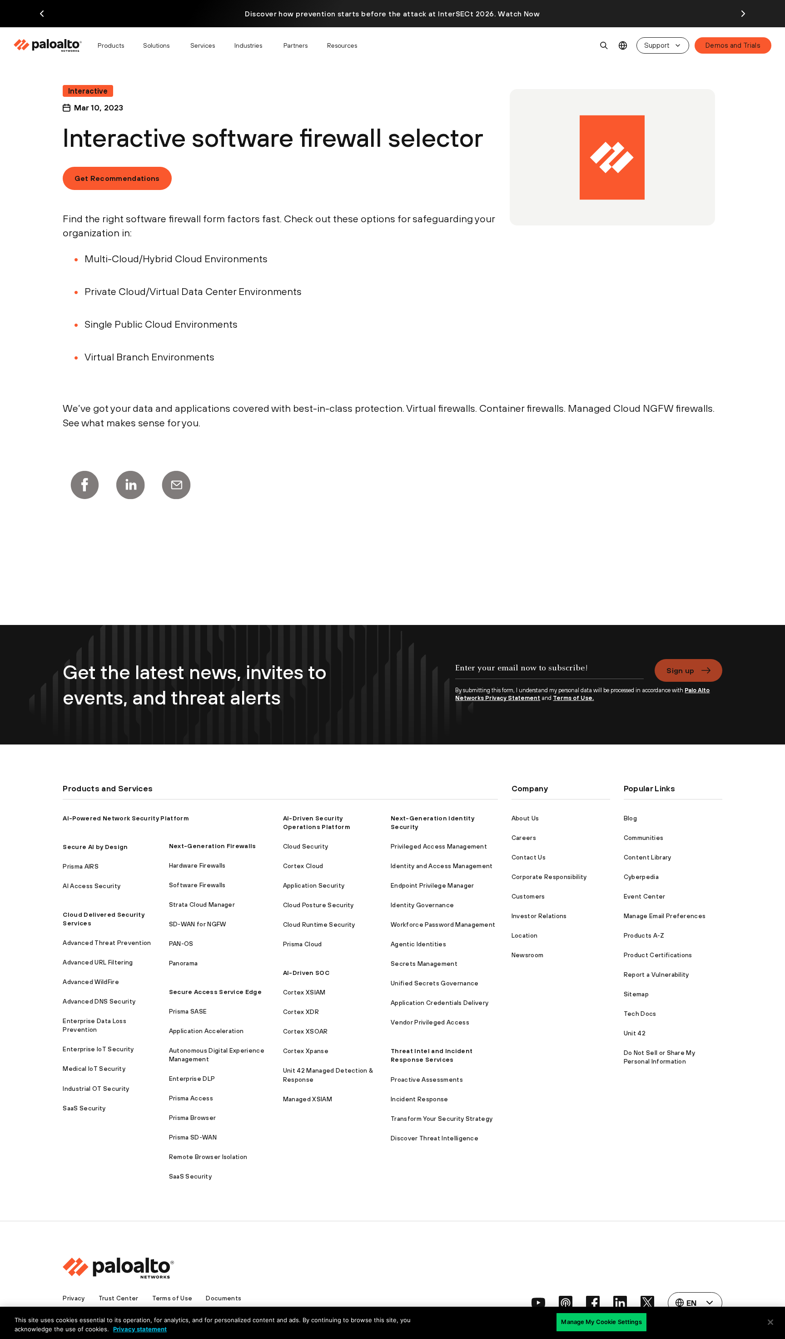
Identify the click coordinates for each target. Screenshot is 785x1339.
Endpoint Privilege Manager (432, 885)
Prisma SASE (188, 1011)
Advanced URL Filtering (98, 962)
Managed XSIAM (307, 1099)
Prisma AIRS (81, 866)
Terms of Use (172, 1298)
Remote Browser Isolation (208, 1156)
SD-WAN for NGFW (197, 924)
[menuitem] (51, 45)
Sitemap (636, 994)
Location (525, 935)
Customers (528, 896)
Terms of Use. (573, 697)
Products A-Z (644, 935)
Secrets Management (424, 963)
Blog (630, 818)
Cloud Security (305, 846)
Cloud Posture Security (318, 905)
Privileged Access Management (439, 846)
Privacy (73, 1298)
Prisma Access (191, 1098)
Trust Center (119, 1298)
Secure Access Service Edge (215, 991)
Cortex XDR (301, 1011)
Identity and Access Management (442, 865)
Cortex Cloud (303, 865)
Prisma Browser (192, 1117)
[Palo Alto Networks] (48, 45)
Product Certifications (658, 955)
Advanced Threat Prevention (107, 942)
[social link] (538, 1302)
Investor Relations (539, 915)
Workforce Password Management (443, 924)
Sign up (680, 670)
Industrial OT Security (96, 1088)
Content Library (647, 857)
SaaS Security (84, 1108)
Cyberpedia (641, 876)
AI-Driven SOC (306, 972)
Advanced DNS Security (99, 1001)
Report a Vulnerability (656, 974)
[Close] (770, 1322)
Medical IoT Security (94, 1068)
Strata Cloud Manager (202, 904)
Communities (644, 837)
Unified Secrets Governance (434, 983)
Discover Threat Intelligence (434, 1138)
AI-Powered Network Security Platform (126, 818)
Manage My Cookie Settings (601, 1321)
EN (623, 46)
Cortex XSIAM (304, 992)
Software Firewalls (197, 885)
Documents (223, 1298)
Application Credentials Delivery (439, 1002)
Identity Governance (422, 905)
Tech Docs (640, 1013)
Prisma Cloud (302, 944)
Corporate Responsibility (549, 876)
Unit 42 (635, 1033)
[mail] (176, 485)
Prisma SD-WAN (193, 1137)
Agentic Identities (418, 944)
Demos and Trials (733, 45)
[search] (604, 45)
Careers (524, 837)
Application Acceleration (206, 1030)
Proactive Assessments (427, 1079)
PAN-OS (181, 943)
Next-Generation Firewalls (212, 845)
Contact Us (529, 857)
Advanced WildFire (91, 981)
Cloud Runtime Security (319, 924)
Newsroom (528, 955)
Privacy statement (140, 1329)
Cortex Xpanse (305, 1050)
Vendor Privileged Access (430, 1022)
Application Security (313, 885)
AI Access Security (91, 885)
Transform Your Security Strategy (441, 1118)
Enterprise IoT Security (98, 1049)
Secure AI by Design (95, 846)
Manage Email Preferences (665, 915)
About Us (525, 818)
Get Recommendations (117, 178)
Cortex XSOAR (305, 1031)
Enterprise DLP (192, 1078)
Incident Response (419, 1099)
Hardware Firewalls (197, 865)
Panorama (183, 963)
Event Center (645, 896)
